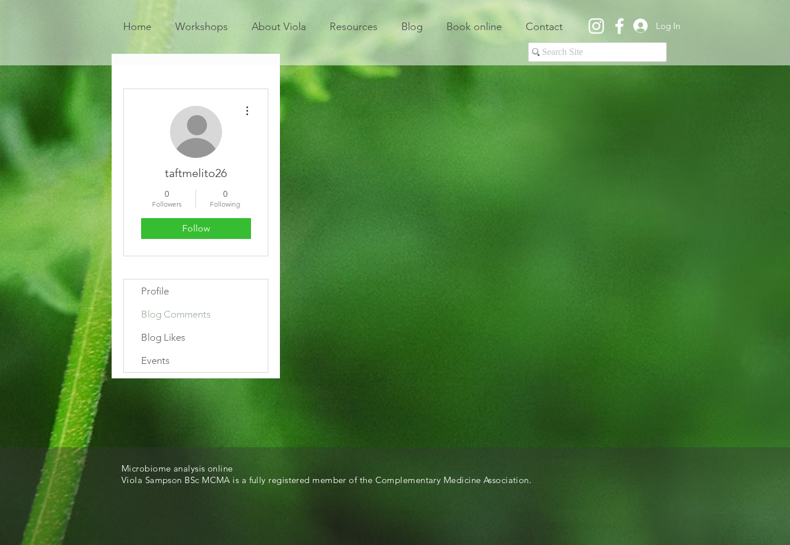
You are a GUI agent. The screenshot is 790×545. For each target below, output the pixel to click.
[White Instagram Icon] (596, 26)
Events (155, 360)
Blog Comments (176, 314)
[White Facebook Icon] (619, 26)
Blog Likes (163, 337)
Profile (155, 291)
